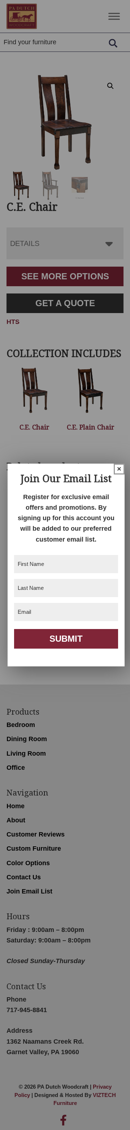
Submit (66, 639)
